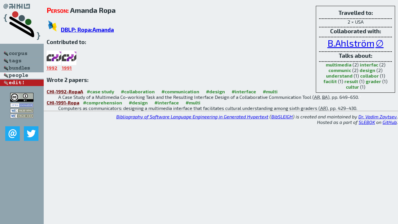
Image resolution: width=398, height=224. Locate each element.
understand (339, 75)
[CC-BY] (22, 100)
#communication (180, 91)
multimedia (338, 64)
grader (373, 81)
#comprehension (102, 102)
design (367, 70)
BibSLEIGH (282, 116)
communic (339, 70)
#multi (270, 91)
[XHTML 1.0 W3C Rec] (22, 111)
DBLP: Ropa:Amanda (87, 29)
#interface (244, 91)
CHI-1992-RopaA (65, 91)
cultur (352, 87)
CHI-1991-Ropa (63, 102)
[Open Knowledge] (22, 105)
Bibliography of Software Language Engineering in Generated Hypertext (192, 116)
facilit (330, 81)
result (351, 81)
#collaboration (138, 91)
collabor (369, 75)
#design (215, 91)
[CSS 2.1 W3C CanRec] (22, 122)
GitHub (390, 122)
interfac (369, 64)
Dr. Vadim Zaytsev (377, 116)
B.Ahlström (350, 42)
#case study (100, 91)
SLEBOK (367, 122)
